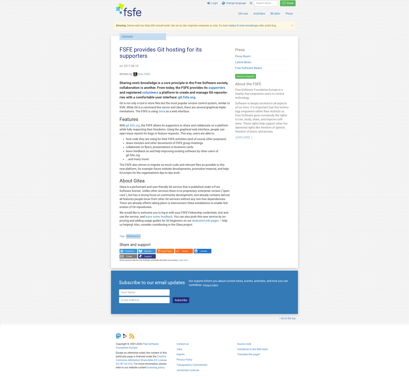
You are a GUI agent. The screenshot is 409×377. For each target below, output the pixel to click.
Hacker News (166, 251)
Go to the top (288, 318)
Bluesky (147, 251)
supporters (216, 88)
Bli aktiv (275, 13)
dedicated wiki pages (205, 220)
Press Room (243, 56)
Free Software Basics (248, 68)
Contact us (183, 343)
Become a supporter (245, 76)
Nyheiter (127, 36)
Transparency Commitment (192, 364)
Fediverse (129, 251)
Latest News (243, 62)
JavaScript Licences (188, 370)
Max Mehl (144, 74)
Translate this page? (248, 354)
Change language (235, 3)
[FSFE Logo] (128, 10)
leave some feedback (159, 216)
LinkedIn (203, 251)
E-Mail (129, 256)
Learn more (183, 260)
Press (289, 13)
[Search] (251, 3)
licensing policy (155, 367)
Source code (244, 343)
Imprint (181, 354)
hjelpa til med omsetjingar (243, 25)
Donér (289, 3)
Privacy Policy (184, 359)
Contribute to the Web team (252, 349)
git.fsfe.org (186, 97)
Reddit (185, 251)
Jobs (179, 349)
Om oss (243, 13)
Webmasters (133, 236)
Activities (259, 13)
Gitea (161, 111)
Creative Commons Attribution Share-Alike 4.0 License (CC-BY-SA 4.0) (141, 360)
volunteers (150, 92)
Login (214, 3)
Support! (148, 256)
